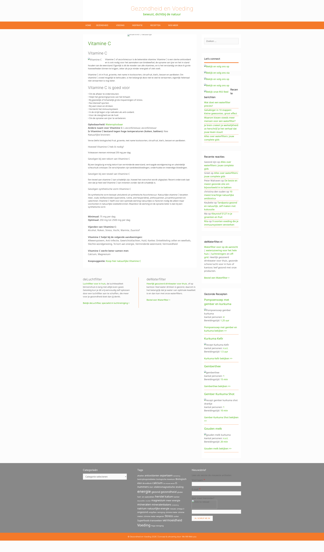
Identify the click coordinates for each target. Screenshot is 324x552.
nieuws (173, 509)
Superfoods (143, 520)
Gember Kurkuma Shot (219, 394)
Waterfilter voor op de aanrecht (221, 246)
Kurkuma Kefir (213, 338)
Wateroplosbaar (114, 124)
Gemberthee (212, 366)
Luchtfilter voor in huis (94, 283)
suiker (176, 516)
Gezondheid (102, 25)
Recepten (155, 25)
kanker (177, 497)
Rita (206, 221)
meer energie (173, 500)
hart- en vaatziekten (145, 497)
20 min (224, 441)
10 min (224, 410)
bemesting (176, 476)
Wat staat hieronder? (203, 498)
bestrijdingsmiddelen (146, 479)
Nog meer (173, 25)
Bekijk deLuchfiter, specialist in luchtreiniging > (106, 303)
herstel (159, 496)
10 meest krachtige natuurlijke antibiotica (219, 195)
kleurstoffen (141, 501)
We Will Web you (189, 536)
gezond (155, 492)
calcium (157, 483)
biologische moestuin (165, 479)
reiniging (161, 512)
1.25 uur (224, 320)
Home (88, 25)
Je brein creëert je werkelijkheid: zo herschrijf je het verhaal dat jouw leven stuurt (221, 129)
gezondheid (169, 492)
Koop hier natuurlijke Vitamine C (123, 261)
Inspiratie (137, 25)
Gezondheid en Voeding (162, 8)
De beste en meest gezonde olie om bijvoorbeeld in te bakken (220, 184)
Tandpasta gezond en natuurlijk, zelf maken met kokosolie (220, 206)
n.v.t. (225, 348)
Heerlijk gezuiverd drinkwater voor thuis (167, 283)
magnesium (158, 500)
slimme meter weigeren (154, 516)
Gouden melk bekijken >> (217, 448)
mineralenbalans (161, 504)
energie (144, 491)
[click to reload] (204, 504)
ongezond (142, 512)
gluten (180, 492)
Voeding (120, 25)
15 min (224, 379)
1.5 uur (224, 351)
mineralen (144, 504)
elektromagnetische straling (169, 486)
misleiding (175, 505)
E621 (151, 487)
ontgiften (153, 512)
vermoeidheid (172, 520)
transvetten (156, 520)
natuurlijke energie (158, 508)
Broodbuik (147, 483)
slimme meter (171, 512)
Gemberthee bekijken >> (217, 386)
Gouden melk (213, 428)
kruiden (148, 501)
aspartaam (166, 475)
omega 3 (180, 509)
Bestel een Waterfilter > (158, 299)
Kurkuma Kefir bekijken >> (218, 358)
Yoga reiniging (157, 526)
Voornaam (198, 480)
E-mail (196, 489)
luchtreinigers (218, 253)
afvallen (140, 475)
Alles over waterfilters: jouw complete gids (219, 165)
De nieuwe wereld (169, 483)
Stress (169, 516)
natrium (142, 508)
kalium (169, 496)
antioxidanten (152, 475)
